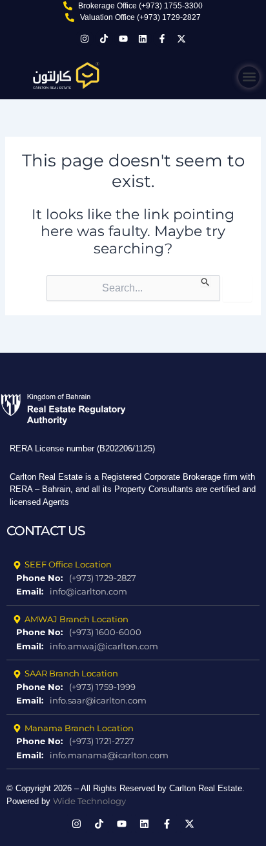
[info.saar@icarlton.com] (133, 701)
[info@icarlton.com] (133, 592)
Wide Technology (89, 801)
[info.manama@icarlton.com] (133, 756)
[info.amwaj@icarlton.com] (133, 647)
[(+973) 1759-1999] (133, 687)
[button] (249, 77)
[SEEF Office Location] (133, 564)
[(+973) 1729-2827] (133, 578)
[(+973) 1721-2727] (133, 741)
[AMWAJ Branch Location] (133, 619)
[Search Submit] (205, 280)
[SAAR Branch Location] (133, 673)
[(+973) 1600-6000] (133, 632)
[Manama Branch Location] (133, 728)
